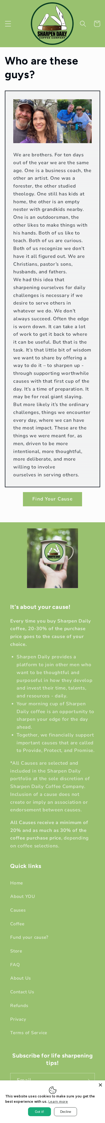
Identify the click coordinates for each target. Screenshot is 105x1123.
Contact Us (22, 992)
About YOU (22, 896)
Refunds (19, 1005)
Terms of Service (28, 1033)
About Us (20, 978)
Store (16, 951)
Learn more (58, 1101)
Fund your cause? (29, 937)
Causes (18, 910)
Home (16, 883)
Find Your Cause (52, 499)
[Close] (100, 1084)
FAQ (15, 965)
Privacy (18, 1019)
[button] (8, 24)
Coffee (17, 924)
